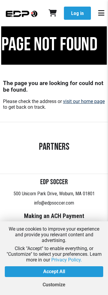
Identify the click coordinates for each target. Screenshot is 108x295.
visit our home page (84, 101)
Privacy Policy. (66, 260)
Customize (54, 285)
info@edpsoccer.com (54, 203)
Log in (77, 13)
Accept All (54, 271)
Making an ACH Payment (54, 216)
